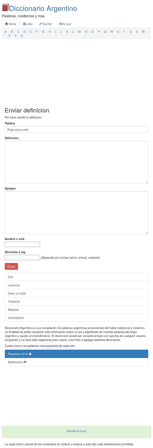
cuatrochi (14, 285)
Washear (13, 310)
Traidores (14, 301)
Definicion (12, 138)
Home (12, 24)
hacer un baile (17, 293)
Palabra (10, 123)
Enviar (11, 266)
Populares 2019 (18, 354)
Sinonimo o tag (15, 252)
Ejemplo (10, 188)
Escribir (47, 24)
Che (10, 277)
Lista (29, 24)
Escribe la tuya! (76, 431)
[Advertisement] (76, 73)
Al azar (66, 24)
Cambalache (16, 318)
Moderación (16, 362)
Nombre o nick (15, 239)
